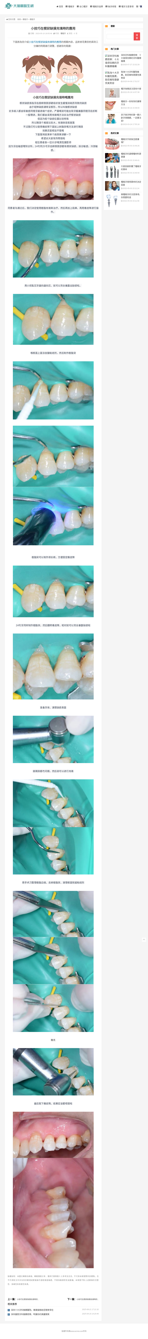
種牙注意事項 (127, 6)
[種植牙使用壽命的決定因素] (112, 186)
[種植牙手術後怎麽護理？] (112, 144)
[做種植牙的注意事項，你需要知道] (112, 201)
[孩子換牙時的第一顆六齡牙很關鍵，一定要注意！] (112, 119)
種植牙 (71, 6)
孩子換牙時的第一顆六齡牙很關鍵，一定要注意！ (131, 118)
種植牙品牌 (97, 6)
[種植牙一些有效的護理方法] (112, 106)
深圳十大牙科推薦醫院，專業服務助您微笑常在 (32, 1310)
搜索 (137, 36)
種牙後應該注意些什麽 (131, 89)
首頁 (60, 6)
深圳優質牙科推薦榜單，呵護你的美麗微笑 (30, 1314)
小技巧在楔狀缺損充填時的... (28, 1299)
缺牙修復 (112, 6)
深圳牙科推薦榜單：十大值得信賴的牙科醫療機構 (131, 58)
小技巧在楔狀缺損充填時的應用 (45, 42)
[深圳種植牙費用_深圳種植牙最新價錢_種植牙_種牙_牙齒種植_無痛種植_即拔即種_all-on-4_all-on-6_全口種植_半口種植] (19, 6)
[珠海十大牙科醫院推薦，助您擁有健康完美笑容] (112, 78)
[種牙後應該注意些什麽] (112, 93)
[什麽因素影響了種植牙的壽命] (112, 172)
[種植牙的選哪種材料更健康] (112, 158)
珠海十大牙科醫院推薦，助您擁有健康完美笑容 (131, 75)
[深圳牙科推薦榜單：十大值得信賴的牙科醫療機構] (112, 61)
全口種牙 (83, 6)
